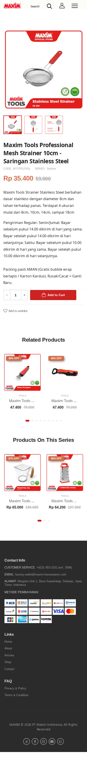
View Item (22, 387)
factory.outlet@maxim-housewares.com (40, 574)
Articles (9, 655)
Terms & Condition (16, 695)
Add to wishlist (17, 311)
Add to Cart (56, 295)
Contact (9, 669)
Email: (9, 574)
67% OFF (13, 458)
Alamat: (10, 581)
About (8, 648)
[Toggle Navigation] (75, 6)
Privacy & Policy (15, 688)
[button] (27, 421)
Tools (22, 395)
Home (8, 641)
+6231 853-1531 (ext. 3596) (54, 567)
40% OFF (13, 358)
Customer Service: (20, 567)
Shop (7, 662)
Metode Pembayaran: (21, 592)
